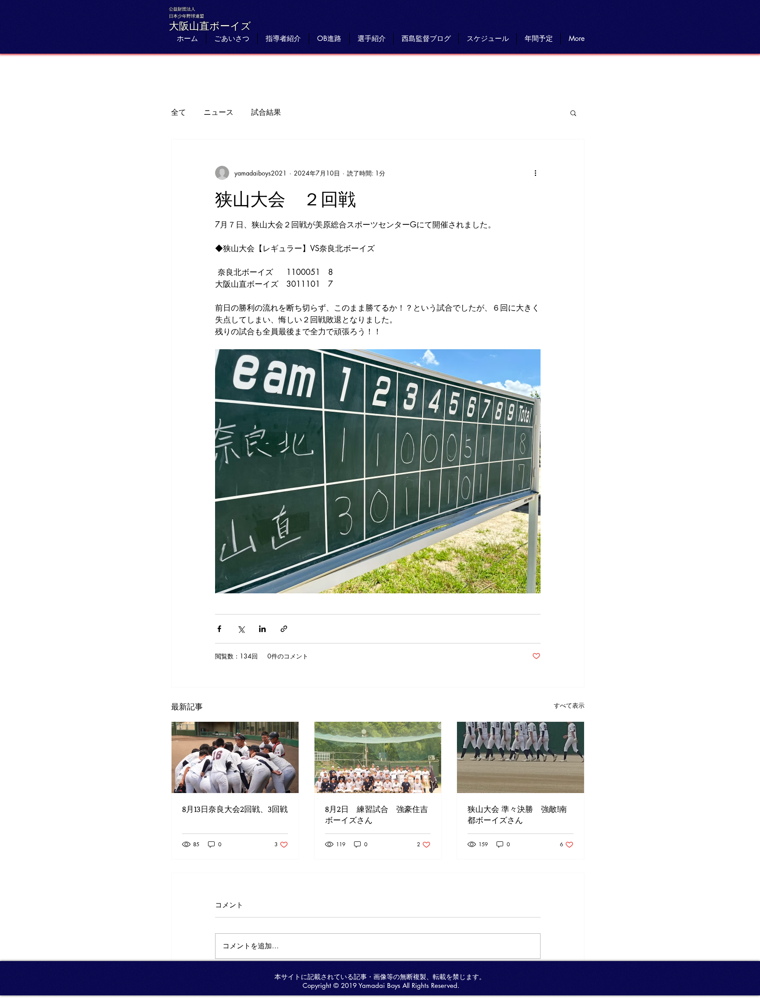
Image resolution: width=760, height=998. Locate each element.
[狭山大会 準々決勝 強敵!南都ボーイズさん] (520, 757)
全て (178, 112)
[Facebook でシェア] (219, 629)
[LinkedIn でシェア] (262, 629)
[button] (573, 112)
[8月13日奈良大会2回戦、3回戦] (235, 757)
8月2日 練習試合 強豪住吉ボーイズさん (376, 814)
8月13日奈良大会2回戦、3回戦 (235, 809)
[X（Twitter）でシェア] (241, 629)
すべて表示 (569, 705)
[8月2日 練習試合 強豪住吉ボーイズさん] (378, 757)
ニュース (219, 112)
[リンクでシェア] (284, 629)
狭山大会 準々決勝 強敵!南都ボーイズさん (517, 814)
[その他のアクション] (535, 173)
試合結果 (266, 112)
